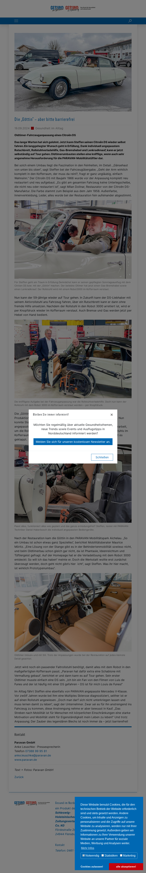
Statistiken (111, 855)
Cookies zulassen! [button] (92, 866)
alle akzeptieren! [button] (126, 866)
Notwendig (92, 855)
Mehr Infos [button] (87, 848)
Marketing (128, 855)
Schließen (102, 457)
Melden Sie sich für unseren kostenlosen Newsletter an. (73, 441)
